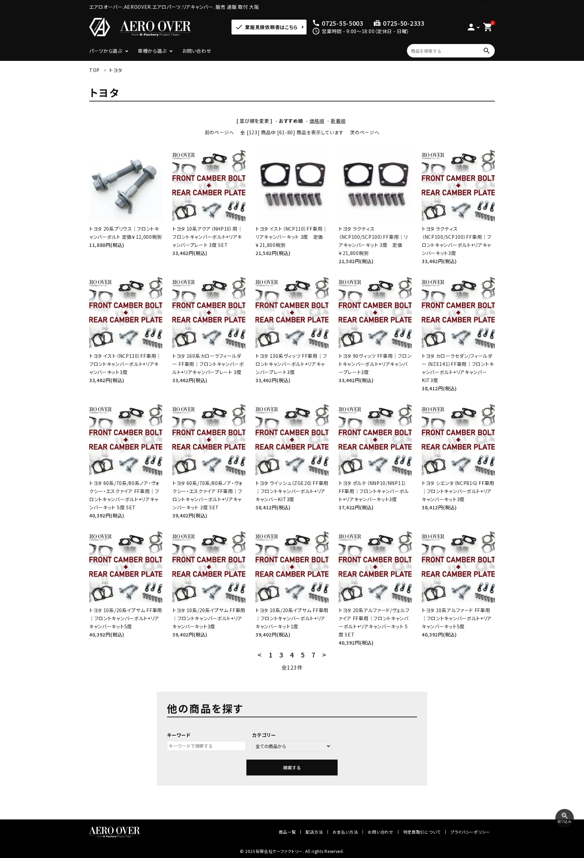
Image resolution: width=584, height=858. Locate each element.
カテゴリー (264, 735)
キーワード (179, 735)
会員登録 (485, 6)
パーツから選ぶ (105, 50)
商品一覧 (287, 832)
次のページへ (364, 132)
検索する (292, 767)
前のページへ (219, 132)
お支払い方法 (345, 832)
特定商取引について (422, 832)
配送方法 (314, 832)
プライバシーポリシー (470, 832)
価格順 (317, 120)
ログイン (452, 6)
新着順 (338, 120)
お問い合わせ (196, 50)
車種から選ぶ (152, 50)
